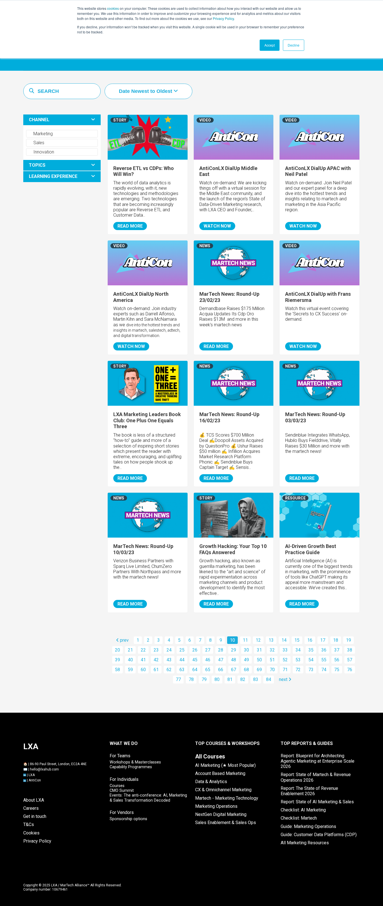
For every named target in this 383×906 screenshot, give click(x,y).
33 (285, 650)
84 (268, 679)
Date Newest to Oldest (146, 91)
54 (310, 659)
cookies (113, 8)
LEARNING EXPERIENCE (53, 176)
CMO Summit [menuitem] (122, 790)
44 (181, 659)
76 (349, 669)
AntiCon (35, 780)
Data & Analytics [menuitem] (211, 781)
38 (349, 650)
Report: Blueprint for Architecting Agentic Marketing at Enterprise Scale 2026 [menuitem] (317, 761)
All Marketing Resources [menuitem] (305, 842)
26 (194, 650)
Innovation (43, 152)
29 (233, 650)
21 (130, 650)
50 (259, 659)
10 (232, 640)
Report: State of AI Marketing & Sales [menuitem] (317, 801)
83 (255, 679)
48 (233, 659)
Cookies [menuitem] (31, 833)
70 (272, 669)
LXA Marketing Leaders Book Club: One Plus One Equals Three (147, 420)
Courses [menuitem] (117, 785)
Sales (38, 142)
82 (242, 679)
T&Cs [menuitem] (28, 824)
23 (156, 650)
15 (296, 640)
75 (336, 669)
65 (207, 669)
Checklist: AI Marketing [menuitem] (303, 810)
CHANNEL (39, 119)
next (284, 679)
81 (229, 679)
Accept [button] (269, 45)
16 (309, 640)
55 (323, 659)
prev (124, 640)
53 (298, 659)
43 (169, 659)
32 (272, 650)
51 (272, 659)
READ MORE (130, 226)
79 (204, 679)
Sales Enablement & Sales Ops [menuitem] (225, 822)
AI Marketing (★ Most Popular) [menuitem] (225, 765)
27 (207, 650)
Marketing (42, 133)
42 (156, 659)
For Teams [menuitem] (120, 755)
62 (169, 669)
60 (143, 669)
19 (348, 640)
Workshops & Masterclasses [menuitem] (135, 762)
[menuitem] (210, 756)
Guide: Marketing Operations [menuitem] (308, 826)
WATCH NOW (217, 226)
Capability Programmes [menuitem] (131, 767)
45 (194, 659)
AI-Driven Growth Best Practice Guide (310, 549)
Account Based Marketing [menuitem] (220, 773)
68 (246, 669)
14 (284, 640)
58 (117, 669)
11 (245, 640)
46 (207, 659)
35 (310, 650)
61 (156, 669)
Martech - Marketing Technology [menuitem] (226, 798)
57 (349, 659)
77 (178, 679)
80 (217, 679)
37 (336, 650)
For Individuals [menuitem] (124, 779)
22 (143, 650)
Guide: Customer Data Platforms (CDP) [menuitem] (319, 834)
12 (258, 640)
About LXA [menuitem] (33, 800)
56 (336, 659)
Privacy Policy (223, 18)
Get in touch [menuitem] (34, 816)
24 (169, 650)
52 (285, 659)
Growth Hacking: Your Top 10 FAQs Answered (233, 549)
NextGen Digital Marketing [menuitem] (220, 814)
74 (323, 669)
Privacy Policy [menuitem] (37, 841)
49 (246, 659)
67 (233, 669)
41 (143, 659)
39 (117, 659)
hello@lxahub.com (44, 769)
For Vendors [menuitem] (122, 812)
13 (271, 640)
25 (181, 650)
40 (130, 659)
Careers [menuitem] (31, 808)
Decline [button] (293, 45)
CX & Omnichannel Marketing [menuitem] (223, 789)
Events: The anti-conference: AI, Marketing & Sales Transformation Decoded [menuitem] (148, 797)
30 (246, 650)
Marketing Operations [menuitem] (216, 806)
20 (117, 650)
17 (322, 640)
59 (130, 669)
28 (220, 650)
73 (310, 669)
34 (298, 650)
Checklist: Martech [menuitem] (299, 818)
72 (298, 669)
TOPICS (37, 165)
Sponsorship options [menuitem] (128, 818)
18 (335, 640)
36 (323, 650)
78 (191, 679)
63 (181, 669)
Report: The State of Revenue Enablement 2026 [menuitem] (309, 791)
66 (220, 669)
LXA (32, 775)
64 (194, 669)
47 (220, 659)
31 (259, 650)
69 (259, 669)
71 (285, 669)
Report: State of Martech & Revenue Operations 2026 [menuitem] (316, 777)
